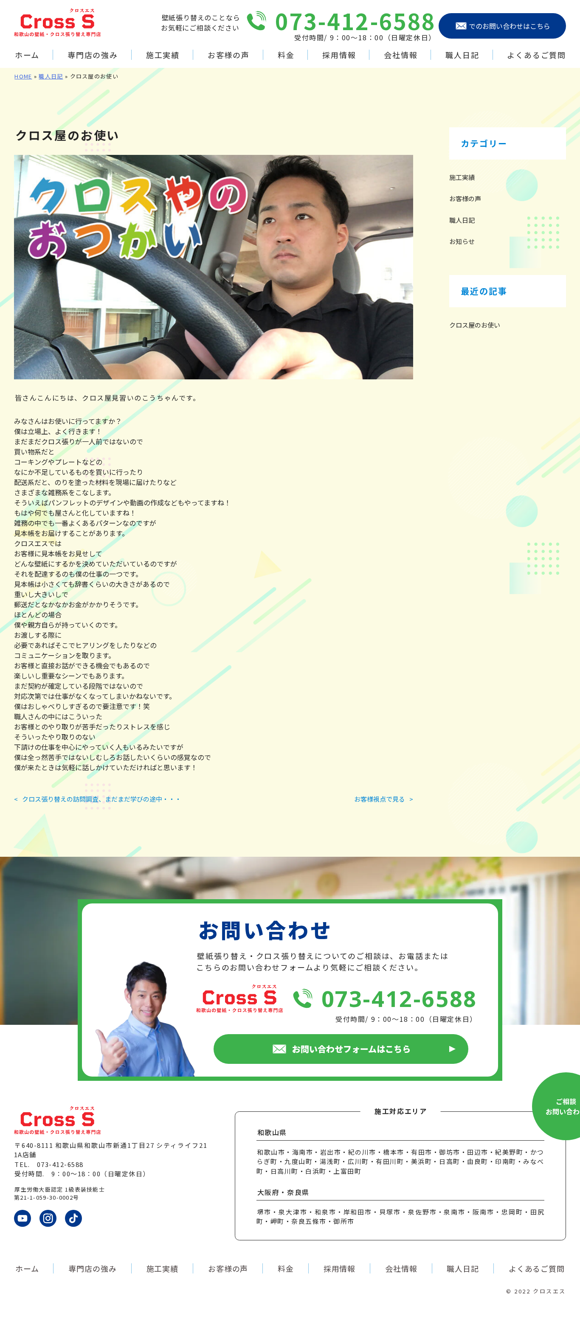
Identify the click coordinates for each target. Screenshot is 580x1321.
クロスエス (549, 1291)
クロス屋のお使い (474, 324)
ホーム (27, 54)
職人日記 (462, 54)
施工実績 (163, 54)
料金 (286, 54)
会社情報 (400, 54)
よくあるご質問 (536, 54)
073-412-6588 (355, 20)
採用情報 (339, 54)
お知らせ (462, 241)
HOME (23, 76)
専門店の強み (93, 54)
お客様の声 (229, 54)
